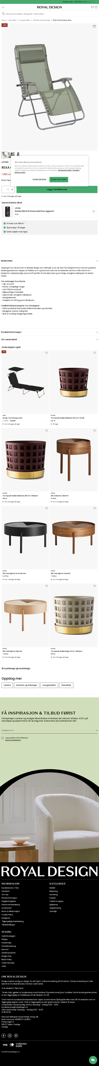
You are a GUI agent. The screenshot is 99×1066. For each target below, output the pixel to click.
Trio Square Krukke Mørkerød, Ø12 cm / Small (67, 418)
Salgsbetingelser (9, 901)
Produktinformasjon (11, 332)
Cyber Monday (8, 963)
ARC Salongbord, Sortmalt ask (14, 573)
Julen (4, 966)
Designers (6, 918)
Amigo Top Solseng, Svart (12, 418)
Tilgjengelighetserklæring (13, 921)
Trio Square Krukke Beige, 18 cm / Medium (66, 651)
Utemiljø (53, 911)
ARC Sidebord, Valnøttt (59, 496)
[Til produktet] (50, 211)
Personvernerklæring (11, 905)
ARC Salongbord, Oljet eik (12, 651)
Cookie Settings (39, 179)
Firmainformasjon (9, 898)
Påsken (5, 939)
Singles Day (6, 956)
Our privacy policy (65, 170)
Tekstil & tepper (56, 901)
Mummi (5, 949)
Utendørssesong (9, 946)
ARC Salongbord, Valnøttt (61, 573)
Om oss (5, 894)
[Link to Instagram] (10, 1035)
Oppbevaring (55, 908)
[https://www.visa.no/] (5, 1045)
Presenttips (6, 943)
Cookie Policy (7, 915)
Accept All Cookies (59, 180)
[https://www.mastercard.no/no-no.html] (12, 1045)
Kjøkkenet (54, 905)
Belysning (54, 891)
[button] (92, 7)
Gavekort (6, 891)
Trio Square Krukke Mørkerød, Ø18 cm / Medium (20, 496)
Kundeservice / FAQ (10, 888)
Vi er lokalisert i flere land (12, 988)
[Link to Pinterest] (16, 1035)
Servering (54, 894)
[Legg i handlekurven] (93, 211)
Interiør (53, 898)
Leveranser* (7, 908)
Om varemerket (9, 339)
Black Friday (7, 959)
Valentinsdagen (8, 936)
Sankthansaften (9, 953)
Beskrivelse (6, 260)
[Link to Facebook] (4, 1035)
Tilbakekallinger (8, 925)
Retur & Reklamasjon (11, 911)
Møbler (52, 888)
